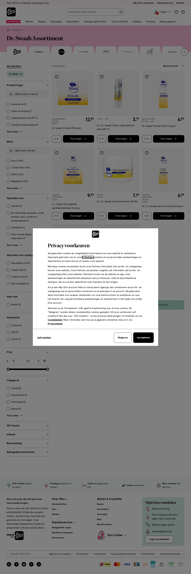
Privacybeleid (55, 324)
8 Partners (88, 257)
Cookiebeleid (55, 320)
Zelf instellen (44, 337)
